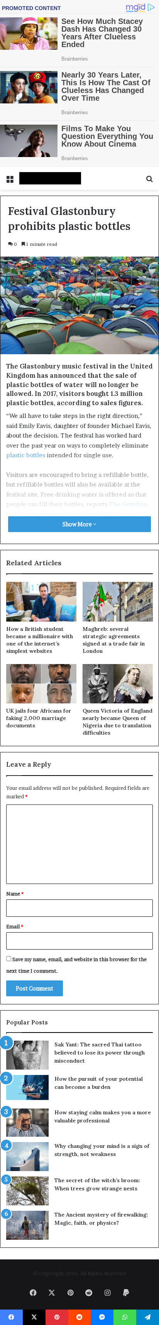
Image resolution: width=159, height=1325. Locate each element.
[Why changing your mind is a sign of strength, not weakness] (27, 1156)
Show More (78, 524)
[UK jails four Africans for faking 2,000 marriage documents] (41, 684)
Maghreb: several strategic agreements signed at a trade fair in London (114, 639)
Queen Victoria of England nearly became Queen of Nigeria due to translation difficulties (117, 721)
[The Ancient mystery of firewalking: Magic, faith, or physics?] (27, 1225)
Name (15, 894)
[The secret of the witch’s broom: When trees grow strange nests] (27, 1190)
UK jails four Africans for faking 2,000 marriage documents (38, 718)
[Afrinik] (50, 178)
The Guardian (128, 504)
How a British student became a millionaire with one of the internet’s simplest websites (39, 639)
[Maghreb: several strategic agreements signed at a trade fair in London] (118, 602)
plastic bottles (25, 455)
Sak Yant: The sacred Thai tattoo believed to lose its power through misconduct (99, 1052)
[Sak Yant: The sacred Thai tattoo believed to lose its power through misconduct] (27, 1055)
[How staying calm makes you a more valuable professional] (27, 1123)
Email (14, 926)
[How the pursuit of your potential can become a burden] (27, 1089)
